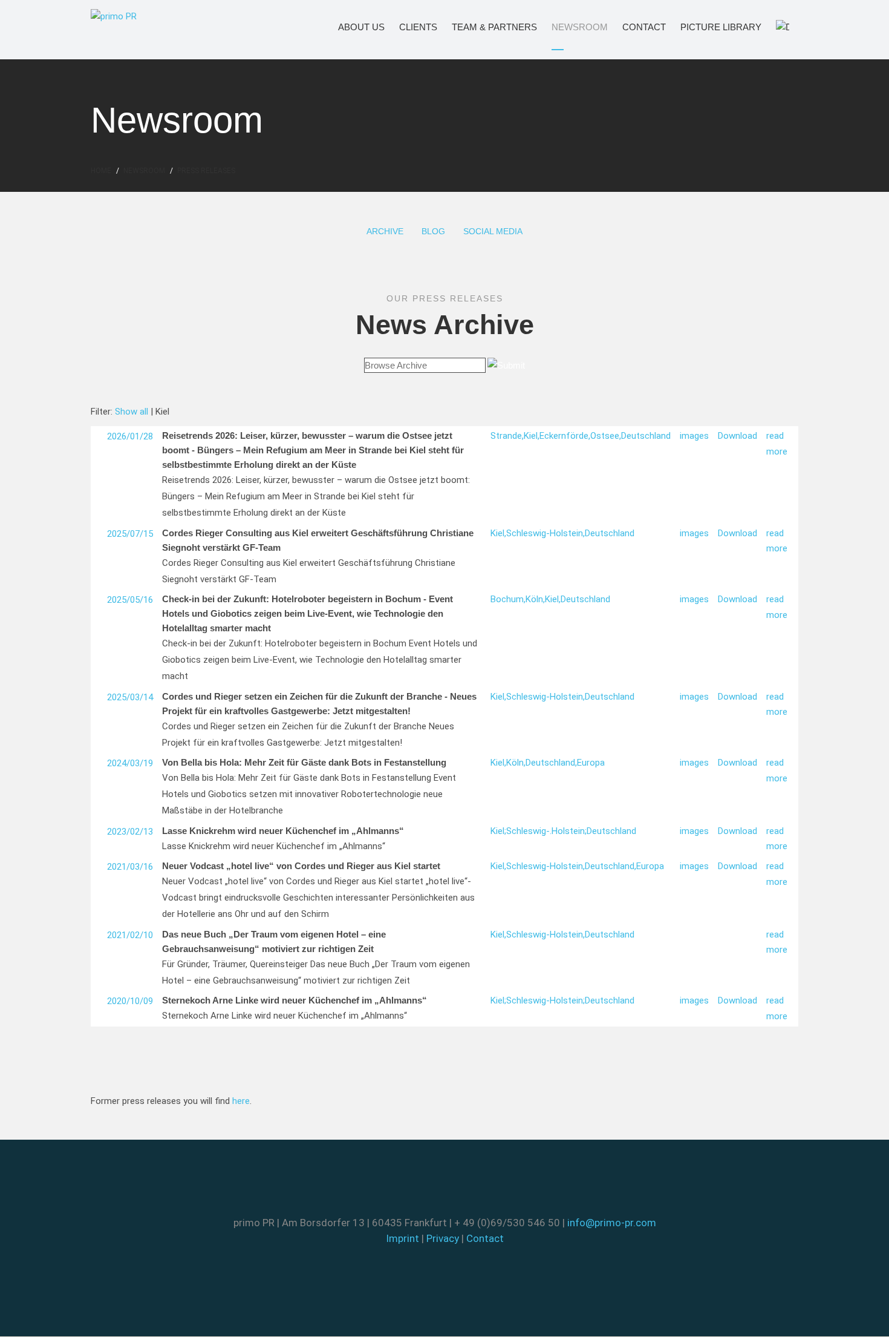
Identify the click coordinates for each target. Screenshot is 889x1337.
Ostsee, (605, 435)
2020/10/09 (130, 1001)
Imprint (402, 1238)
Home (101, 170)
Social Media (493, 231)
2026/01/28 (130, 436)
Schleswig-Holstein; (545, 1000)
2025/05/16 (130, 599)
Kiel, (531, 435)
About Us (352, 27)
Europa (591, 762)
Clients (410, 27)
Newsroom (568, 27)
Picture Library (704, 27)
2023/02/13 (130, 831)
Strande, (507, 435)
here (241, 1101)
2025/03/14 (130, 697)
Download (737, 435)
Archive (384, 231)
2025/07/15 (130, 533)
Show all (131, 411)
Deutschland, (551, 762)
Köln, (535, 599)
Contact (635, 27)
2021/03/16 (130, 866)
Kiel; (498, 831)
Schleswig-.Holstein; (546, 831)
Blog (433, 231)
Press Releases (206, 170)
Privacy (442, 1238)
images (694, 435)
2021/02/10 (130, 935)
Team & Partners (477, 27)
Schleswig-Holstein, (545, 533)
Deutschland (646, 435)
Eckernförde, (564, 435)
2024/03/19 (130, 763)
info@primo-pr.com (611, 1223)
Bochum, (508, 599)
